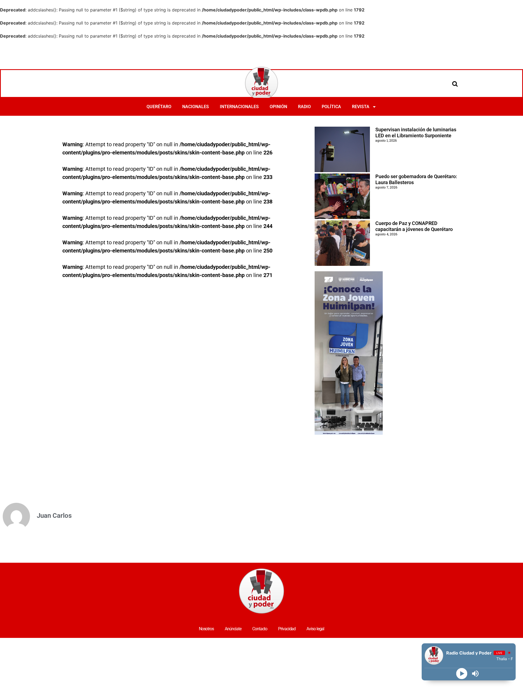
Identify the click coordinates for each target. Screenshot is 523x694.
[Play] (462, 674)
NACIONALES (195, 106)
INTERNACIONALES (239, 106)
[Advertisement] (261, 54)
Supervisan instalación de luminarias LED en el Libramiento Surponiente (415, 132)
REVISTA (360, 106)
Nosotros (206, 628)
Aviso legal (315, 628)
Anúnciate (233, 628)
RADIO (304, 106)
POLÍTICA (331, 106)
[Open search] (455, 84)
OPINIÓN (278, 106)
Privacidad (287, 628)
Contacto (259, 628)
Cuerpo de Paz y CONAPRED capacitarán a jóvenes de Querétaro (414, 226)
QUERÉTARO (159, 106)
